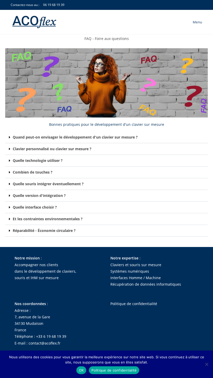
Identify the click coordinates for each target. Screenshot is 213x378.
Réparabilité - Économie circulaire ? (44, 230)
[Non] (206, 364)
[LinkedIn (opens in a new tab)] (199, 5)
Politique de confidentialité (133, 303)
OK (81, 370)
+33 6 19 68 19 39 (51, 336)
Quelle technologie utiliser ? (38, 160)
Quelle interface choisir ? (35, 207)
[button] (106, 137)
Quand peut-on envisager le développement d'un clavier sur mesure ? (75, 137)
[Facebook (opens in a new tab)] (192, 5)
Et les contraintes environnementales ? (48, 218)
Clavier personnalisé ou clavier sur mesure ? (52, 148)
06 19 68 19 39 (53, 5)
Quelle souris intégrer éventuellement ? (48, 183)
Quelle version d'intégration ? (39, 195)
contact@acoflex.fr (45, 343)
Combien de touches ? (32, 172)
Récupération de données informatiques (145, 284)
